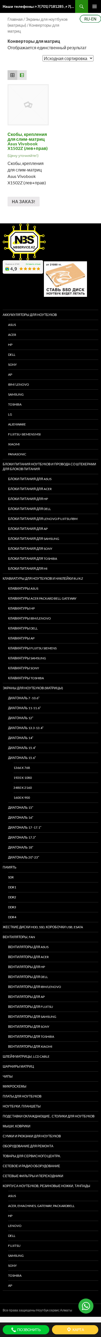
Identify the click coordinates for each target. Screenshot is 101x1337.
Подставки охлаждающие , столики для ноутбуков (49, 1116)
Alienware (17, 424)
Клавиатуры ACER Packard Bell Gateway (42, 598)
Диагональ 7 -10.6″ (23, 698)
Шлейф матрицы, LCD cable (26, 1056)
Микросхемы (14, 1086)
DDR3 (12, 907)
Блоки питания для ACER (30, 489)
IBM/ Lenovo (18, 384)
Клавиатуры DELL (23, 628)
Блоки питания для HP (28, 499)
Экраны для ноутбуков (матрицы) (33, 688)
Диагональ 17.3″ (22, 837)
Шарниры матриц (18, 1066)
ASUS (12, 325)
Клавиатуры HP (21, 608)
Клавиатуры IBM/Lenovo (29, 618)
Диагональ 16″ (20, 817)
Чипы (8, 1076)
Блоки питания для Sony (30, 549)
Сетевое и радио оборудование (31, 1166)
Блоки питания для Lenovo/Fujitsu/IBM (43, 519)
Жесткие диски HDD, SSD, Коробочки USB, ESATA (43, 927)
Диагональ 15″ (20, 807)
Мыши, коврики (16, 1126)
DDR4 (12, 917)
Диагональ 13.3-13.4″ (25, 728)
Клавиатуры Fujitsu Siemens (32, 648)
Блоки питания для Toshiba (32, 559)
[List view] (22, 75)
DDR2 (12, 897)
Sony (12, 1266)
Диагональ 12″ (20, 718)
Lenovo (15, 1226)
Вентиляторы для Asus (28, 947)
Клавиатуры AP (21, 638)
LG (10, 414)
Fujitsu (14, 1246)
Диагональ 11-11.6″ (24, 708)
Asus (12, 1196)
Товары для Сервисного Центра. (32, 1156)
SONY (12, 365)
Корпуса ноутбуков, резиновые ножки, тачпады (46, 1186)
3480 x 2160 (22, 788)
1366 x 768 (21, 768)
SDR (11, 877)
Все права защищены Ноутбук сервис (31, 1310)
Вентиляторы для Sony (28, 1027)
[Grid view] (12, 75)
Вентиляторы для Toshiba (31, 1037)
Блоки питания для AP (28, 529)
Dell (11, 1236)
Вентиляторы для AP (26, 997)
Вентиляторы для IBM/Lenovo (34, 987)
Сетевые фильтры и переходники (33, 1176)
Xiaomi (14, 444)
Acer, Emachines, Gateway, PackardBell (41, 1206)
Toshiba (15, 404)
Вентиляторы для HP (26, 967)
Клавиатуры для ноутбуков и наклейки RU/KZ (43, 578)
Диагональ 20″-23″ (23, 857)
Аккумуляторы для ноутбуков (30, 315)
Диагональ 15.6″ (22, 758)
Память (9, 867)
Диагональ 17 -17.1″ (24, 827)
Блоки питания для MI (27, 569)
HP (10, 345)
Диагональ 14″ (20, 738)
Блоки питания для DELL (29, 509)
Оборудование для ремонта (28, 1146)
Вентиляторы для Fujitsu (30, 1007)
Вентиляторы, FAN (19, 937)
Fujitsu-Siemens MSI (24, 434)
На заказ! (23, 201)
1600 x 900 (21, 798)
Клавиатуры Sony (23, 668)
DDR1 (12, 887)
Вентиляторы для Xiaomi (30, 1046)
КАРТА (78, 1329)
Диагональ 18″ (20, 847)
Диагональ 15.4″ (22, 748)
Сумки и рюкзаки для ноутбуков (32, 1136)
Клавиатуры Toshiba (26, 678)
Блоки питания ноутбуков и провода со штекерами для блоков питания (49, 466)
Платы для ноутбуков (22, 1096)
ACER (12, 335)
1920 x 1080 (22, 778)
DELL (11, 355)
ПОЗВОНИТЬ (28, 1329)
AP (10, 374)
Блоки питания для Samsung (33, 539)
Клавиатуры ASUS (23, 588)
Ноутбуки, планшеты (22, 1106)
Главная (15, 19)
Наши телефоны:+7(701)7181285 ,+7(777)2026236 (39, 6)
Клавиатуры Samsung (27, 658)
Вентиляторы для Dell (28, 977)
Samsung (16, 394)
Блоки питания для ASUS (29, 479)
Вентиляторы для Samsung (32, 1017)
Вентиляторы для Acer (28, 957)
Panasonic (17, 454)
